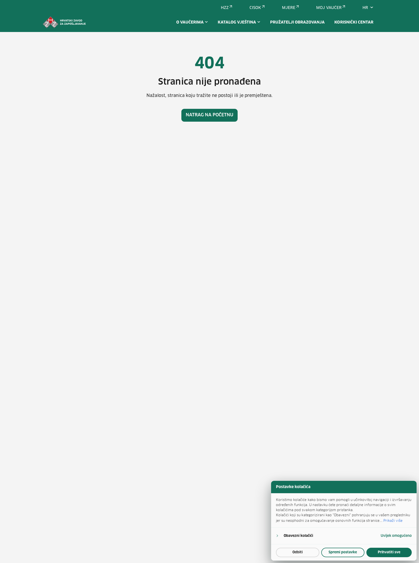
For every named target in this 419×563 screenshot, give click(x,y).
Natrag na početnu (210, 115)
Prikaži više (393, 520)
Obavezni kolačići (298, 536)
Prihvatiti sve (389, 552)
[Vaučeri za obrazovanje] (64, 22)
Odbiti (297, 552)
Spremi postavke (343, 552)
